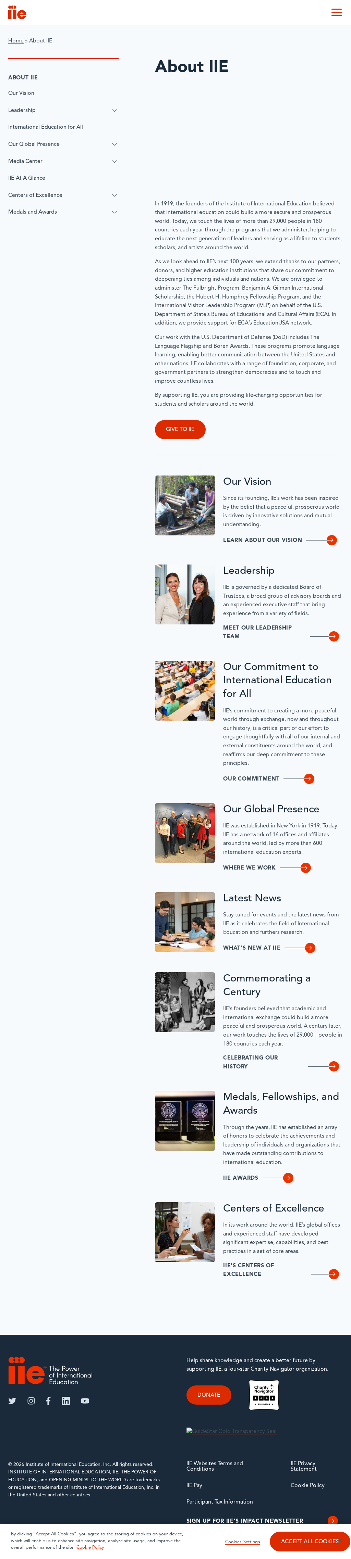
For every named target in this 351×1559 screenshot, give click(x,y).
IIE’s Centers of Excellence (248, 1270)
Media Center (25, 161)
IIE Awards (240, 1178)
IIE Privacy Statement (304, 1466)
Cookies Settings (242, 1542)
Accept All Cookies (310, 1542)
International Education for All (45, 127)
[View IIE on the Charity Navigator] (264, 1395)
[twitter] (12, 1401)
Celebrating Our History (250, 1062)
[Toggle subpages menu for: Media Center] (114, 161)
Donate (208, 1395)
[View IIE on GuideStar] (231, 1431)
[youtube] (85, 1401)
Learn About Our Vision (262, 540)
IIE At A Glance (26, 178)
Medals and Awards (32, 212)
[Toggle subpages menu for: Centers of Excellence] (114, 195)
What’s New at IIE (251, 948)
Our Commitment (251, 779)
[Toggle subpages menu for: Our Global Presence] (114, 144)
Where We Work (249, 868)
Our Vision (21, 93)
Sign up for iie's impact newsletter (244, 1521)
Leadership (22, 110)
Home (16, 41)
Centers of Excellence (35, 195)
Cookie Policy (308, 1485)
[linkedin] (66, 1401)
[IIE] (50, 1370)
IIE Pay (194, 1485)
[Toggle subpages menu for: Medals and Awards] (114, 212)
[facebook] (48, 1401)
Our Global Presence (34, 144)
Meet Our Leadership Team (257, 632)
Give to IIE (180, 429)
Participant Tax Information (219, 1502)
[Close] (340, 1540)
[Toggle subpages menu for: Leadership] (114, 110)
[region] (175, 1541)
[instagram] (31, 1401)
